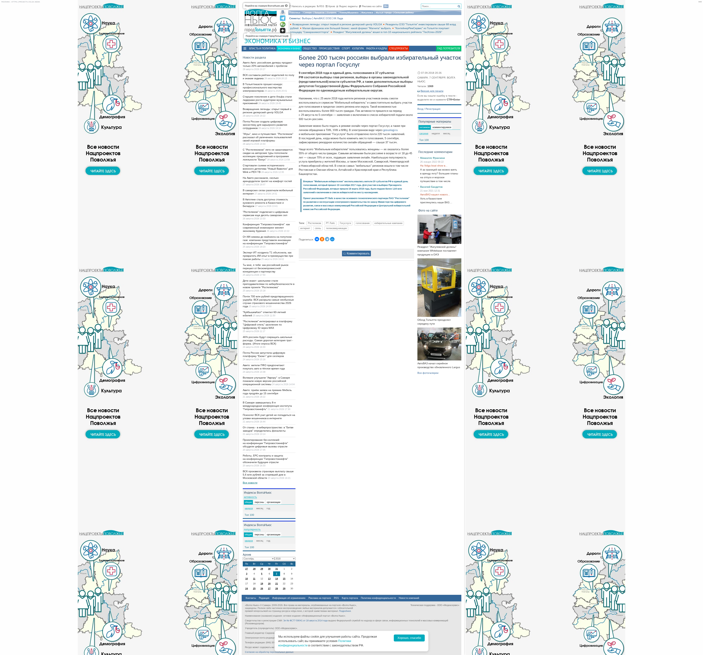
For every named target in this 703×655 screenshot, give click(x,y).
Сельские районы (404, 12)
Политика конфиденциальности (378, 598)
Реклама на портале (319, 598)
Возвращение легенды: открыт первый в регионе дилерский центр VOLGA (337, 24)
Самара (307, 12)
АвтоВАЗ (319, 18)
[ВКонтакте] (317, 239)
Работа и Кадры (376, 48)
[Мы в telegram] (282, 18)
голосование (363, 223)
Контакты (251, 598)
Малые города (384, 12)
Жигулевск (367, 12)
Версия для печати (432, 90)
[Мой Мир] (332, 239)
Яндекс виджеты (348, 6)
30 (269, 569)
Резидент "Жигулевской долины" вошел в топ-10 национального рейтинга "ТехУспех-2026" (387, 32)
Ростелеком (314, 223)
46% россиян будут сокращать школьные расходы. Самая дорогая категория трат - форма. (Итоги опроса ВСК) (268, 340)
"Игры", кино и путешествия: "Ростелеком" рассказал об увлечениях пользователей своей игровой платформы (268, 137)
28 (254, 569)
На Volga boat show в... (433, 165)
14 (276, 578)
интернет (305, 228)
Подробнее (345, 611)
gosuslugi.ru (390, 130)
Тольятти (319, 12)
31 (276, 569)
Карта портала (350, 598)
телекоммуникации (336, 228)
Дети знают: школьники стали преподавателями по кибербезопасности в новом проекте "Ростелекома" (268, 284)
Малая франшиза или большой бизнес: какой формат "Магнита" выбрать (347, 28)
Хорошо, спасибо (409, 637)
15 (284, 578)
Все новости (250, 482)
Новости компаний (409, 598)
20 (269, 583)
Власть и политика (262, 48)
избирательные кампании (388, 223)
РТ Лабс (330, 223)
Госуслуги (345, 223)
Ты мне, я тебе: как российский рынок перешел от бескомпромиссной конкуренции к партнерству (265, 268)
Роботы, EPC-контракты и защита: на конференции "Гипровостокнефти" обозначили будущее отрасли (265, 459)
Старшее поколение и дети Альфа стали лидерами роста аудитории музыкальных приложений (267, 100)
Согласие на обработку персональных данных (269, 652)
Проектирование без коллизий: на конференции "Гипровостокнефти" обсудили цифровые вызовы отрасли (265, 443)
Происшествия (329, 48)
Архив (331, 6)
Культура (358, 48)
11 (254, 578)
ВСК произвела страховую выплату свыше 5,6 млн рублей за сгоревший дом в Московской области (268, 474)
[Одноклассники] (322, 239)
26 (262, 588)
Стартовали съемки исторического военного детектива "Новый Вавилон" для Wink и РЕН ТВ (268, 168)
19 (262, 583)
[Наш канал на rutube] (282, 24)
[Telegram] (327, 239)
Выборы (307, 18)
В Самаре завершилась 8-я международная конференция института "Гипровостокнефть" (267, 406)
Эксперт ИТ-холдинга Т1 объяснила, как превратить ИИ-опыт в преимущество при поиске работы (268, 256)
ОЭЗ (328, 18)
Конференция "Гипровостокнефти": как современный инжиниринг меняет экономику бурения (266, 227)
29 (262, 569)
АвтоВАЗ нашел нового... (435, 194)
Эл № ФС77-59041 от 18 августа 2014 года (305, 620)
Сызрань (332, 12)
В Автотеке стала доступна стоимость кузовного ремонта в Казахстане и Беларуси (265, 202)
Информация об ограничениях (289, 598)
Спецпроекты (398, 48)
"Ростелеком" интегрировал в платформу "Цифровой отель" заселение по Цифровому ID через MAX (267, 324)
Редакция (264, 598)
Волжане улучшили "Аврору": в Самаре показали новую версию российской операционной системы (266, 381)
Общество (310, 48)
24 (246, 588)
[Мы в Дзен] (282, 30)
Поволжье (294, 12)
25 (254, 588)
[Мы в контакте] (282, 12)
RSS (321, 6)
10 (246, 578)
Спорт (346, 48)
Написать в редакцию (304, 6)
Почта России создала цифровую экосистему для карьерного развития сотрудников (265, 125)
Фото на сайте (428, 210)
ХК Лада (338, 18)
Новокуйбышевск (348, 12)
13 (269, 578)
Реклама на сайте (372, 6)
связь (318, 228)
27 (246, 569)
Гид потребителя (448, 48)
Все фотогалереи (427, 372)
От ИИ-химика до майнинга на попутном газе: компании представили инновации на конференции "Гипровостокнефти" (267, 240)
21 (276, 583)
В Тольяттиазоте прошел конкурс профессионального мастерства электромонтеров (262, 87)
